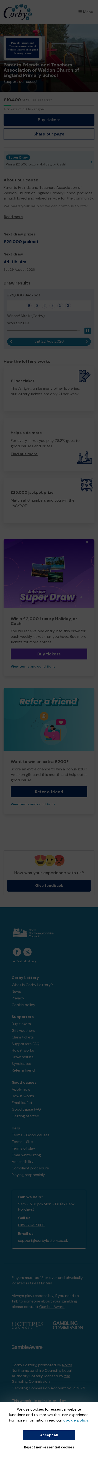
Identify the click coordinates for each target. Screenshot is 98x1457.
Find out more (24, 453)
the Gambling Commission (41, 1378)
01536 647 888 (31, 1224)
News (16, 991)
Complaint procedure (30, 1168)
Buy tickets (49, 120)
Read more (13, 216)
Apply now (21, 1089)
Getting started (25, 1115)
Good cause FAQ (26, 1109)
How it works (23, 1050)
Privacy (18, 998)
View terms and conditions (33, 666)
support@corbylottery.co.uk (43, 1240)
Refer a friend (49, 792)
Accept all (49, 1435)
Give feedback (49, 885)
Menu (88, 11)
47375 (79, 1388)
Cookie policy (23, 1004)
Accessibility (23, 1161)
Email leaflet (22, 1102)
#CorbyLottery (25, 961)
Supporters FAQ (25, 1043)
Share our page (49, 134)
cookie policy (75, 1420)
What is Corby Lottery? (32, 984)
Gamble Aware (51, 1306)
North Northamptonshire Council (42, 1367)
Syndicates (21, 1063)
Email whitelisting (26, 1155)
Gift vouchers (23, 1030)
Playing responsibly (28, 1174)
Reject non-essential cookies (49, 1447)
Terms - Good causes (30, 1135)
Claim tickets (23, 1037)
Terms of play (23, 1148)
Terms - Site (22, 1141)
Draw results (23, 1056)
